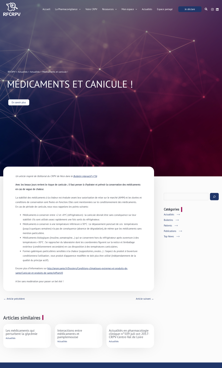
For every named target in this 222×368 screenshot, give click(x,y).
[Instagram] (212, 9)
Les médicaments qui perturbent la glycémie (21, 332)
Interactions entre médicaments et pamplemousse (69, 333)
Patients (168, 225)
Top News (169, 236)
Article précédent (14, 298)
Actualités (10, 338)
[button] (79, 9)
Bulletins (168, 220)
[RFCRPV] (11, 8)
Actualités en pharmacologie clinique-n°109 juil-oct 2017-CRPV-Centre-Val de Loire (129, 333)
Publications (170, 231)
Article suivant (145, 298)
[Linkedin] (217, 9)
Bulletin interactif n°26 (85, 176)
